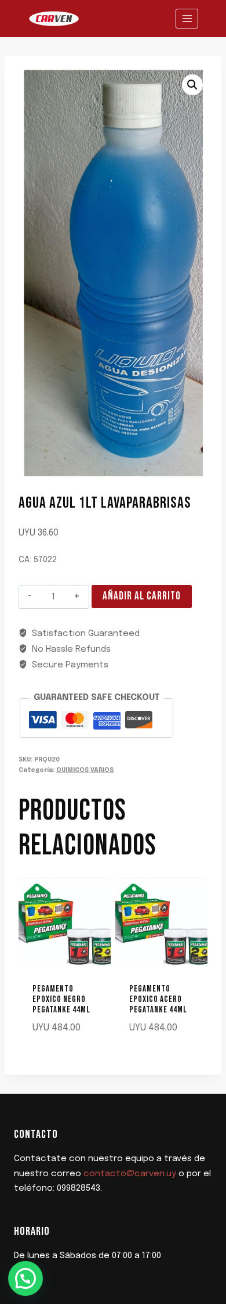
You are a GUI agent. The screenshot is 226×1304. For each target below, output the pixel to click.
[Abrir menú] (187, 18)
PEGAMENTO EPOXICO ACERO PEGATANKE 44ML (158, 999)
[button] (192, 84)
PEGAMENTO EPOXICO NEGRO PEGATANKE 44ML (61, 999)
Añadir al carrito (142, 596)
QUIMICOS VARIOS (85, 770)
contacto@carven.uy (129, 1174)
